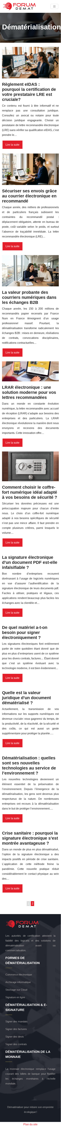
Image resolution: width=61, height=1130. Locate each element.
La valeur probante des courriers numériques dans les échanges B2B (29, 297)
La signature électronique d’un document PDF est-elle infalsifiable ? (29, 562)
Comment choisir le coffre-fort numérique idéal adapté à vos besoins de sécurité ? (29, 492)
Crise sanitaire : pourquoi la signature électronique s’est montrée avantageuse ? (30, 838)
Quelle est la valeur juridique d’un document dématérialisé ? (26, 697)
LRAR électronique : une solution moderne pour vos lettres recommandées (29, 392)
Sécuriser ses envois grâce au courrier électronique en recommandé (29, 196)
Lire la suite (12, 144)
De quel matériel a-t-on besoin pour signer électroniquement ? (24, 632)
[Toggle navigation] (54, 6)
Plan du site (30, 1124)
